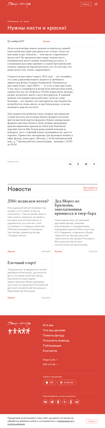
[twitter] (86, 164)
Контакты (50, 351)
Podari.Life (49, 360)
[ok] (78, 164)
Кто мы (48, 325)
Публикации (13, 21)
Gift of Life (49, 364)
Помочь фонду (53, 335)
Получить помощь (56, 340)
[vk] (70, 164)
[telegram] (94, 164)
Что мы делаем (54, 330)
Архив (26, 21)
